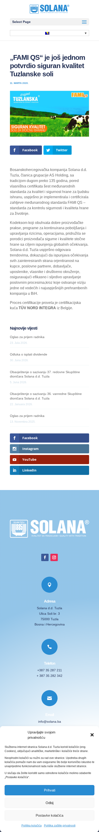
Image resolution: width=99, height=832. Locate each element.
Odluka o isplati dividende (28, 354)
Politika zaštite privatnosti (60, 825)
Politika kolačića (31, 825)
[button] (92, 735)
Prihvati (49, 790)
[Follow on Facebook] (45, 557)
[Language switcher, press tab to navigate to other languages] (49, 33)
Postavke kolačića (49, 815)
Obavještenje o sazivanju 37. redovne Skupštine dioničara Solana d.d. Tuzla (45, 374)
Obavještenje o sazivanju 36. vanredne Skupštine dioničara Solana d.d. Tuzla (46, 396)
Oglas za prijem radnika (27, 337)
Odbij (49, 803)
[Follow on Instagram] (54, 557)
